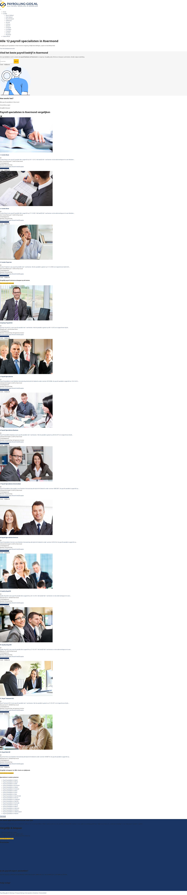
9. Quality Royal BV (5, 591)
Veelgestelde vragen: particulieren (9, 886)
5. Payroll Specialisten (6, 376)
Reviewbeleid (42, 893)
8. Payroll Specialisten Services (9, 537)
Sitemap (12, 893)
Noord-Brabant (10, 19)
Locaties (5, 13)
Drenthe (8, 33)
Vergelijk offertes (4, 168)
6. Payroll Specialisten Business (9, 430)
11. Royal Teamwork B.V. (7, 698)
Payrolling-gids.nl (4, 893)
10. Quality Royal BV (6, 645)
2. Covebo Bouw (4, 208)
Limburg (8, 24)
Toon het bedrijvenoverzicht (7, 48)
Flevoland (8, 34)
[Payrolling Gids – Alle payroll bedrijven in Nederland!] (19, 7)
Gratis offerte (6, 36)
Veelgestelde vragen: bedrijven (8, 888)
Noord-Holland (10, 15)
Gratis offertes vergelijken (7, 773)
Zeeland (8, 26)
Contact (2, 890)
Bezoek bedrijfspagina (6, 166)
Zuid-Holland (9, 17)
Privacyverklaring (19, 893)
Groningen (8, 29)
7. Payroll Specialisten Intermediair (10, 484)
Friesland (8, 31)
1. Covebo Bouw (4, 155)
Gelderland (9, 20)
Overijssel (8, 27)
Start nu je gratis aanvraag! (7, 283)
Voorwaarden (28, 893)
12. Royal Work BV (5, 752)
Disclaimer (35, 893)
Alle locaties (3, 867)
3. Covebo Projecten (6, 262)
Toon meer (3, 816)
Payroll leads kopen (5, 877)
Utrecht (8, 22)
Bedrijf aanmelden (5, 879)
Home (4, 11)
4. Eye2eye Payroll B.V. (6, 323)
